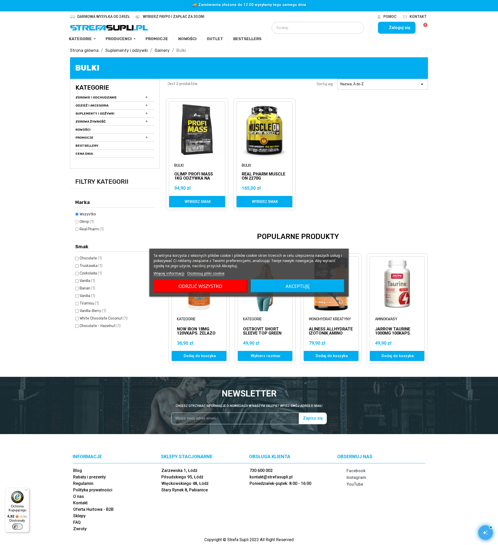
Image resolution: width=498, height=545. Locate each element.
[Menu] (26, 491)
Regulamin (83, 483)
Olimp (87, 222)
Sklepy (79, 515)
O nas (78, 496)
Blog (77, 470)
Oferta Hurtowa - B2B (93, 509)
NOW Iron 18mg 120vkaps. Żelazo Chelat (196, 333)
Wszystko (88, 214)
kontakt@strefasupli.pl (271, 477)
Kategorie (92, 87)
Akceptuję (298, 286)
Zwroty (80, 528)
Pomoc (389, 17)
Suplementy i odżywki (94, 113)
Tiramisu (89, 303)
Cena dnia (84, 153)
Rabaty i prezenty (89, 477)
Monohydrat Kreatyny (330, 319)
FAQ (77, 522)
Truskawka (91, 266)
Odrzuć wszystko (200, 286)
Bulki (179, 165)
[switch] (17, 526)
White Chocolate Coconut (104, 318)
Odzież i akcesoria (91, 105)
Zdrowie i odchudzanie (96, 97)
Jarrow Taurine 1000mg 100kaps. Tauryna (393, 333)
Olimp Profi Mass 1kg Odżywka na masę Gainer (193, 176)
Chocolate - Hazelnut (100, 326)
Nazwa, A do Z (382, 84)
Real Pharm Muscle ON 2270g (263, 176)
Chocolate (91, 258)
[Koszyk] (423, 28)
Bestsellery (86, 145)
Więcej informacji (169, 272)
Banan (87, 288)
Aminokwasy (386, 319)
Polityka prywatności (92, 489)
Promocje (84, 137)
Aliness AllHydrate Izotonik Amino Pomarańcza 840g (331, 333)
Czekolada (91, 273)
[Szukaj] (356, 27)
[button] (197, 201)
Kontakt (418, 17)
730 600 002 (261, 470)
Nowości (83, 129)
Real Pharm (92, 229)
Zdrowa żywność (90, 121)
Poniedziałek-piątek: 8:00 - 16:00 (280, 483)
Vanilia (87, 296)
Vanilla (87, 281)
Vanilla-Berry (93, 311)
